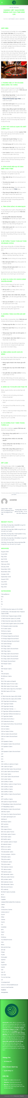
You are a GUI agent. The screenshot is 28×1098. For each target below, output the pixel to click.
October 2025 (5, 574)
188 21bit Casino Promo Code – (9, 683)
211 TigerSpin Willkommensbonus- (11, 714)
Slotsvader (4, 957)
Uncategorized (5, 982)
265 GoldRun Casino (7, 791)
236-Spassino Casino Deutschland (10, 751)
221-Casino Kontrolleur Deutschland (11, 724)
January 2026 (5, 566)
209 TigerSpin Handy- (7, 706)
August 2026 (5, 551)
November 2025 (5, 571)
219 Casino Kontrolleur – (8, 719)
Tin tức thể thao (14, 7)
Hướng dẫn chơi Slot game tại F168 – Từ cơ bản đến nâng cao (21, 511)
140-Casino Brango (6, 643)
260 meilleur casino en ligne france (11, 784)
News (2, 944)
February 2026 (5, 564)
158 (2, 666)
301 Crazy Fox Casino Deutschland (11, 814)
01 (1, 599)
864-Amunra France (7, 887)
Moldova (3, 937)
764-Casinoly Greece (7, 867)
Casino (3, 904)
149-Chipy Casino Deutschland (9, 653)
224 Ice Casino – (5, 729)
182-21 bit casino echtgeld (8, 681)
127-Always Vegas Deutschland (10, 636)
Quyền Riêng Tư (8, 1070)
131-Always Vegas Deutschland (10, 638)
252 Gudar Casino (6, 774)
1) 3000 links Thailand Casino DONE (11, 616)
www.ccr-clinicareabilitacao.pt (9, 984)
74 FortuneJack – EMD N (8, 854)
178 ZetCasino (5, 673)
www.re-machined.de (7, 987)
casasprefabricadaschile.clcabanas (10, 902)
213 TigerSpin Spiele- (7, 716)
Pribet (3, 952)
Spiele (3, 962)
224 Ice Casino (5, 726)
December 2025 (5, 569)
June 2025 (4, 584)
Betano (3, 897)
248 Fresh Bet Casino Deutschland (11, 769)
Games (3, 919)
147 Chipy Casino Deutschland (9, 648)
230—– (3, 739)
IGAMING (3, 927)
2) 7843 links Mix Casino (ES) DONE (11, 699)
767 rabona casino (6, 869)
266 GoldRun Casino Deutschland (10, 794)
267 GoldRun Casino (7, 799)
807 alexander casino (7, 874)
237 (2, 754)
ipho (2, 929)
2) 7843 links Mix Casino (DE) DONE (11, 696)
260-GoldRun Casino (7, 786)
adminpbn (22, 18)
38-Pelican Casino (6, 821)
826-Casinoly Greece (7, 882)
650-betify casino (6, 839)
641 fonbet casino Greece (8, 834)
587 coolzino (4, 824)
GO (2, 924)
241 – (2, 759)
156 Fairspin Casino (6, 663)
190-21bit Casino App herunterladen (11, 688)
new (2, 942)
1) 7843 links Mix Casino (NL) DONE (11, 621)
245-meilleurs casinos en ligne (9, 764)
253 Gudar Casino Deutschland (10, 776)
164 (2, 671)
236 (2, 749)
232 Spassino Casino (6, 746)
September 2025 (6, 576)
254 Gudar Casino (6, 779)
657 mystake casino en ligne (9, 842)
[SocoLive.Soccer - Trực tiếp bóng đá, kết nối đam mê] (14, 2)
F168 (15, 189)
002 (2, 596)
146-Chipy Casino (5, 646)
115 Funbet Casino (6, 628)
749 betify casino (6, 857)
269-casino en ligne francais (9, 801)
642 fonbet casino (6, 836)
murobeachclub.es (6, 939)
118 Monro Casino (6, 631)
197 (2, 694)
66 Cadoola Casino (6, 844)
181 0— (3, 678)
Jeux (2, 934)
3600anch (4, 819)
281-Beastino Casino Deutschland (10, 809)
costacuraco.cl (5, 912)
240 (2, 756)
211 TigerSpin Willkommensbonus (10, 711)
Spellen (3, 959)
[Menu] (2, 2)
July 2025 (4, 581)
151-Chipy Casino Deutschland (9, 656)
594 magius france (6, 829)
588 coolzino (4, 826)
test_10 (3, 972)
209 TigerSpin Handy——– (8, 709)
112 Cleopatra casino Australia (9, 626)
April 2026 (4, 559)
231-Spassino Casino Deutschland (10, 744)
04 (2, 604)
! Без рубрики (5, 594)
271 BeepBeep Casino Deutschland (11, 804)
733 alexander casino (7, 851)
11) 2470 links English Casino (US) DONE (12, 623)
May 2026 (4, 556)
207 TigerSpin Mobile (7, 704)
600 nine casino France (7, 831)
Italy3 (2, 932)
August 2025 (5, 579)
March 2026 (4, 561)
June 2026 (4, 554)
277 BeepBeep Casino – (8, 806)
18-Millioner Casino (6, 676)
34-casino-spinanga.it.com (8, 816)
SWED (3, 967)
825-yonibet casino (6, 879)
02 (2, 601)
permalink (14, 494)
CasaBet (3, 899)
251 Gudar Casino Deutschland (10, 771)
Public (3, 954)
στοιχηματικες (4, 992)
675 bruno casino (6, 849)
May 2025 (4, 586)
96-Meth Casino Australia (8, 892)
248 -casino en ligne (6, 766)
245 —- (3, 761)
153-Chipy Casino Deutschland (9, 658)
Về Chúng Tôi (7, 1061)
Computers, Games (6, 909)
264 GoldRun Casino (7, 789)
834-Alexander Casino (7, 884)
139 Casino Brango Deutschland (10, 641)
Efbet (2, 917)
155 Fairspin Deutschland (8, 661)
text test (3, 974)
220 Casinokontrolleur (7, 721)
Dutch (3, 914)
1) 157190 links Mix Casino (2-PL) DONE (12, 609)
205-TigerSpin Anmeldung (8, 701)
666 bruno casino (6, 847)
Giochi (3, 922)
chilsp (2, 907)
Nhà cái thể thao (5, 947)
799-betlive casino (6, 872)
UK (2, 979)
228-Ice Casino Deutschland (9, 736)
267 (2, 796)
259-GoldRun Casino (7, 781)
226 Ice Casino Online (7, 731)
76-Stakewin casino (6, 862)
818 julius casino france (7, 877)
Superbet (4, 964)
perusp (3, 949)
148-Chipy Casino (6, 651)
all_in (2, 894)
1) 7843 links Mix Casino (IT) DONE (10, 618)
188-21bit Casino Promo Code (9, 686)
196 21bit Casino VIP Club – (8, 691)
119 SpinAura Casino (6, 633)
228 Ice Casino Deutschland (9, 734)
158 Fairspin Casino (6, 668)
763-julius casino (5, 864)
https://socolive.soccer (15, 1082)
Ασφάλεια (3, 990)
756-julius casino (5, 859)
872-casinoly (4, 889)
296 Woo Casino (5, 811)
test (2, 969)
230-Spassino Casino (7, 741)
